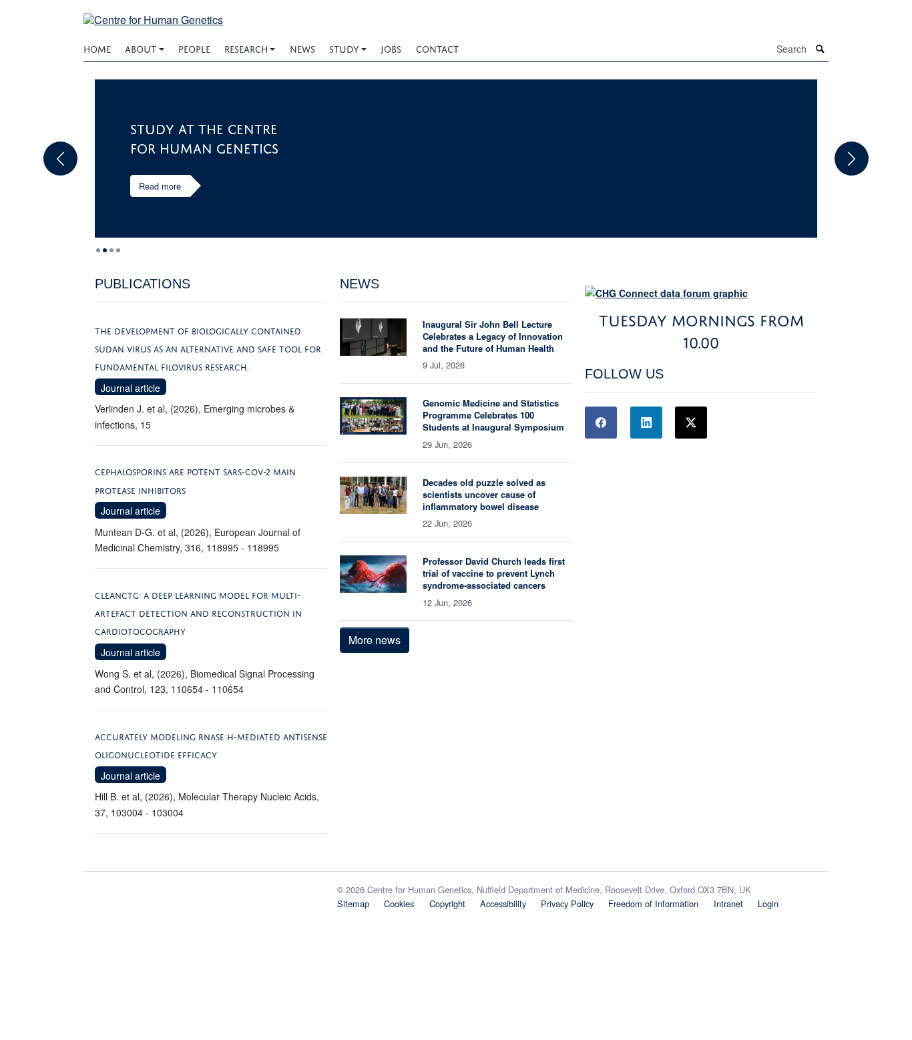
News (302, 48)
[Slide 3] (118, 250)
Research (246, 48)
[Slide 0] (98, 250)
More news (375, 639)
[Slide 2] (111, 250)
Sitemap (353, 903)
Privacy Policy (567, 903)
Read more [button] (160, 186)
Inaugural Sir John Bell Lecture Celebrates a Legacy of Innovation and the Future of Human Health (493, 336)
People (194, 48)
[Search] (821, 49)
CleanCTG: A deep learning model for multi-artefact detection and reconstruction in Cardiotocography (198, 612)
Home (97, 48)
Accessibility (503, 903)
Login (768, 903)
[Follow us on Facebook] (601, 423)
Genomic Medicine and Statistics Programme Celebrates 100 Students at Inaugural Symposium (493, 415)
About (140, 48)
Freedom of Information (653, 903)
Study (344, 48)
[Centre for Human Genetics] (153, 11)
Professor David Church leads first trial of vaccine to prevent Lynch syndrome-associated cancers (494, 573)
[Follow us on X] (691, 423)
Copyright (447, 903)
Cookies (399, 903)
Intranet (728, 903)
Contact (437, 48)
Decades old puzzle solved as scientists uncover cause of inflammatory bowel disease (484, 494)
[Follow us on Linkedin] (646, 423)
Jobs (391, 48)
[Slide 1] (105, 250)
